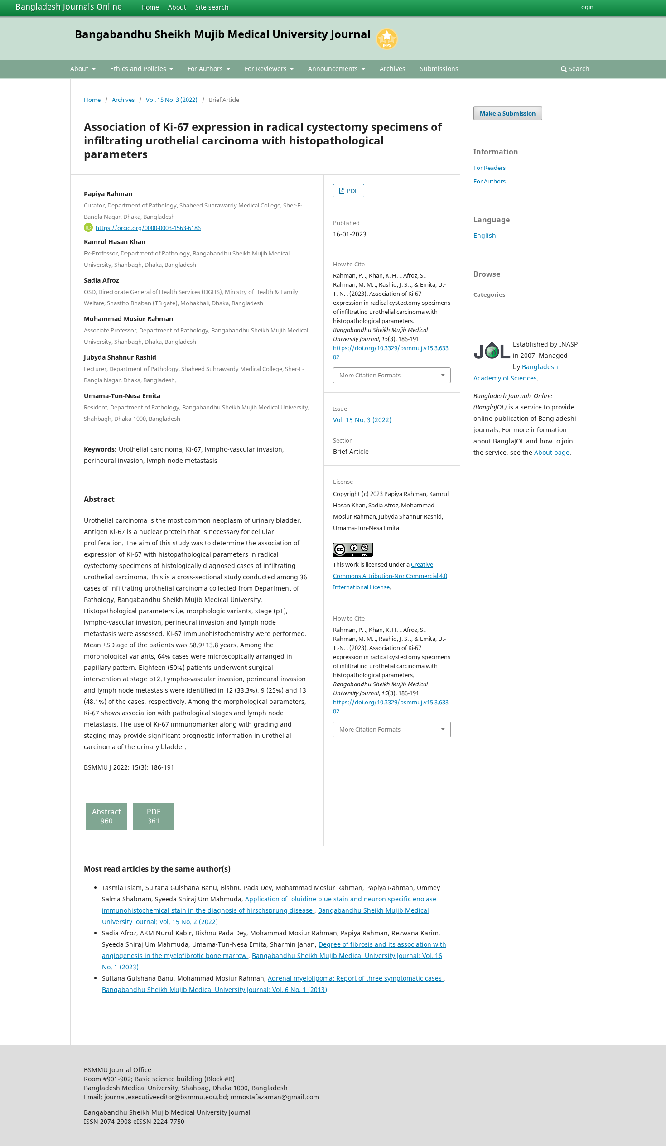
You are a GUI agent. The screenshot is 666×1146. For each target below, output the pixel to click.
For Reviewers (267, 68)
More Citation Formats (370, 375)
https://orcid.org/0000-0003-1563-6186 (148, 227)
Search (578, 68)
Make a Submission (508, 113)
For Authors (206, 68)
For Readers (489, 168)
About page (551, 452)
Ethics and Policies (139, 68)
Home (150, 7)
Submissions (439, 68)
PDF (352, 191)
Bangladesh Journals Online (68, 6)
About (177, 7)
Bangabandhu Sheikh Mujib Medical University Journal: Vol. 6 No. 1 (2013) (214, 989)
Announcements (334, 68)
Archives (392, 68)
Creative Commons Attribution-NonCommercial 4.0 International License (390, 575)
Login (586, 7)
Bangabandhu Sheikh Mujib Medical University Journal (223, 33)
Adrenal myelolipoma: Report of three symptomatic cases (356, 978)
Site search (212, 7)
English (484, 235)
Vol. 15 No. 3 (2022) (172, 100)
